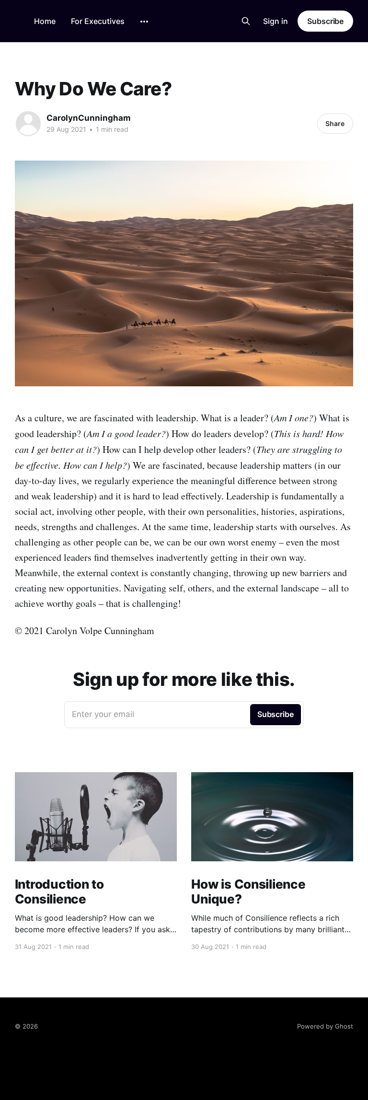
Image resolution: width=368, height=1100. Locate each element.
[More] (144, 21)
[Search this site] (245, 21)
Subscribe (325, 21)
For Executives (98, 21)
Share (335, 123)
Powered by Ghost (325, 1026)
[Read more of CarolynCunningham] (28, 123)
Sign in (275, 21)
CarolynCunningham (88, 118)
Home (45, 21)
